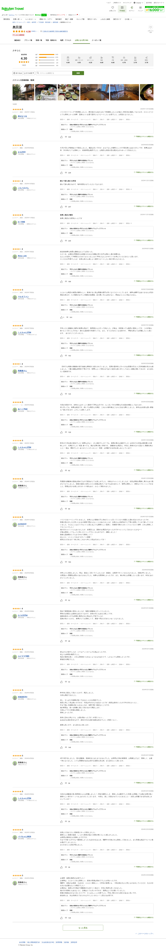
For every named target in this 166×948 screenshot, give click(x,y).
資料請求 (74, 942)
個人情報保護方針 (33, 942)
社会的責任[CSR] (48, 942)
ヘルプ (108, 2)
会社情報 (22, 942)
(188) (81, 40)
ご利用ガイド (117, 2)
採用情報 (59, 942)
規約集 (66, 942)
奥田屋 (17, 27)
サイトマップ (127, 2)
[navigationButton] (150, 92)
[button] (23, 92)
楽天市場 (149, 2)
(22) (51, 40)
